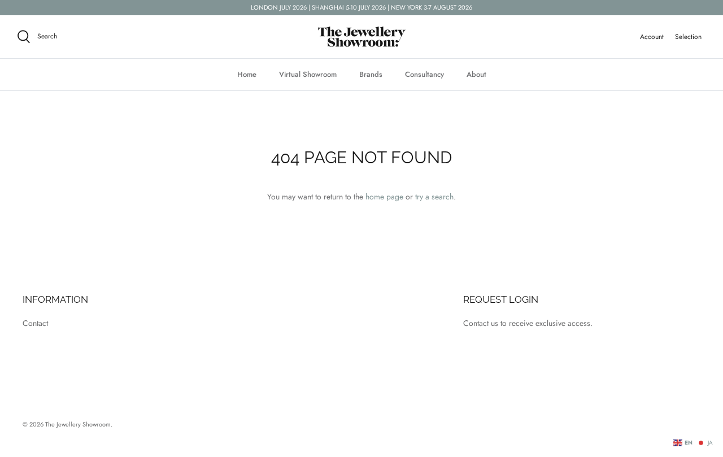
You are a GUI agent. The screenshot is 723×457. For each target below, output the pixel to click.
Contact (35, 323)
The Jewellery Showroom (78, 424)
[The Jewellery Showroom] (362, 37)
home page (384, 196)
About (476, 74)
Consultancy (424, 74)
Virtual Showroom (308, 74)
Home (246, 74)
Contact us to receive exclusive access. (528, 323)
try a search (434, 196)
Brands (370, 74)
